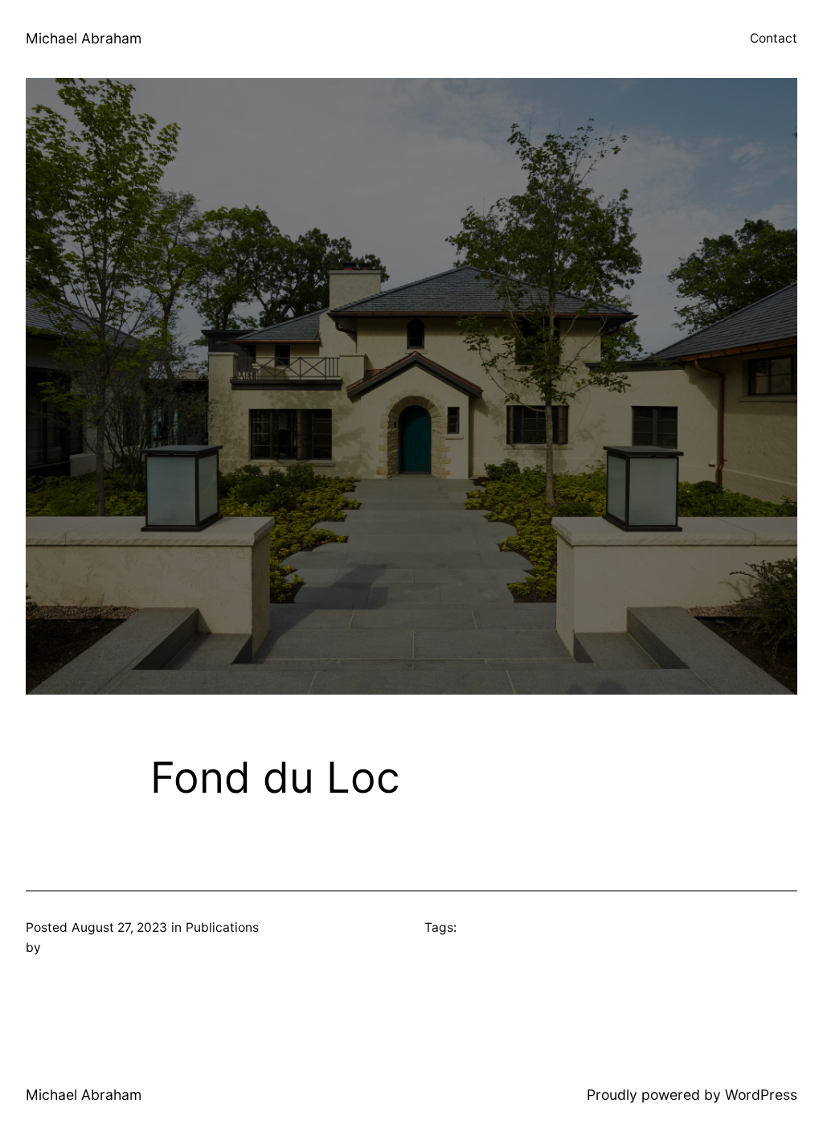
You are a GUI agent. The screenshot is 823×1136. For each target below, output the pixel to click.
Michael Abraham (83, 38)
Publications (222, 927)
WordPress (761, 1094)
